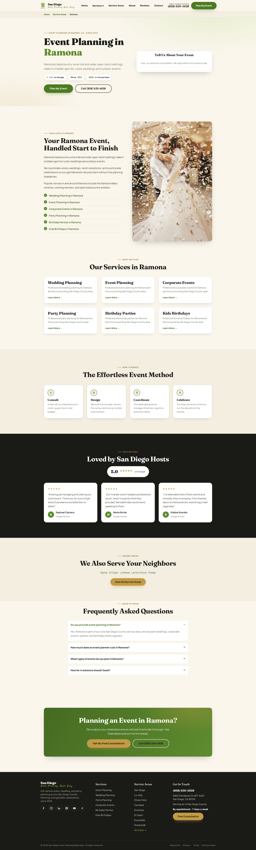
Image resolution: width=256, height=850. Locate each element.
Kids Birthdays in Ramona (64, 229)
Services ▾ (98, 5)
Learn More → (55, 297)
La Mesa (125, 572)
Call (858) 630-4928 (93, 88)
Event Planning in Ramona (64, 202)
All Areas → (140, 830)
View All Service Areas (128, 582)
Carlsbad (139, 805)
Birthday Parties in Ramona (65, 222)
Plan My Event (204, 5)
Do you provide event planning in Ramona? (95, 624)
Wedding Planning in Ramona (66, 195)
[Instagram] (51, 808)
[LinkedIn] (59, 808)
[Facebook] (44, 808)
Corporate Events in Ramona (66, 209)
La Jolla (138, 795)
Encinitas (139, 810)
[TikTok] (82, 808)
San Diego (139, 790)
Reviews (144, 5)
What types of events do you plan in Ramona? (97, 659)
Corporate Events (179, 282)
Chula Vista (140, 800)
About (132, 5)
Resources (175, 845)
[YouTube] (74, 808)
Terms (196, 845)
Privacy (186, 845)
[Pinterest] (67, 808)
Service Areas (116, 5)
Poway (152, 572)
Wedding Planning (65, 282)
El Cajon (114, 572)
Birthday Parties (120, 313)
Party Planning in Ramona (64, 215)
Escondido (139, 820)
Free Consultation (188, 816)
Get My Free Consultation (109, 743)
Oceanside (140, 825)
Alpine (104, 572)
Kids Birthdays (176, 313)
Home (84, 5)
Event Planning (119, 282)
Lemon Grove (139, 572)
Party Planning (62, 313)
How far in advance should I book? (90, 670)
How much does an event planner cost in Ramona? (100, 647)
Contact (158, 5)
